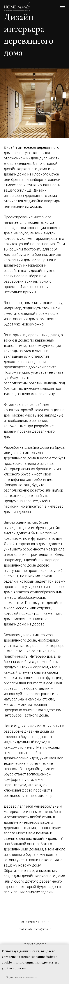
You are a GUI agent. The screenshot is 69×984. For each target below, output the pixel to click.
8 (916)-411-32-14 (37, 922)
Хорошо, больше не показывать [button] (21, 977)
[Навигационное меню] (62, 6)
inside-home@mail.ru (38, 929)
